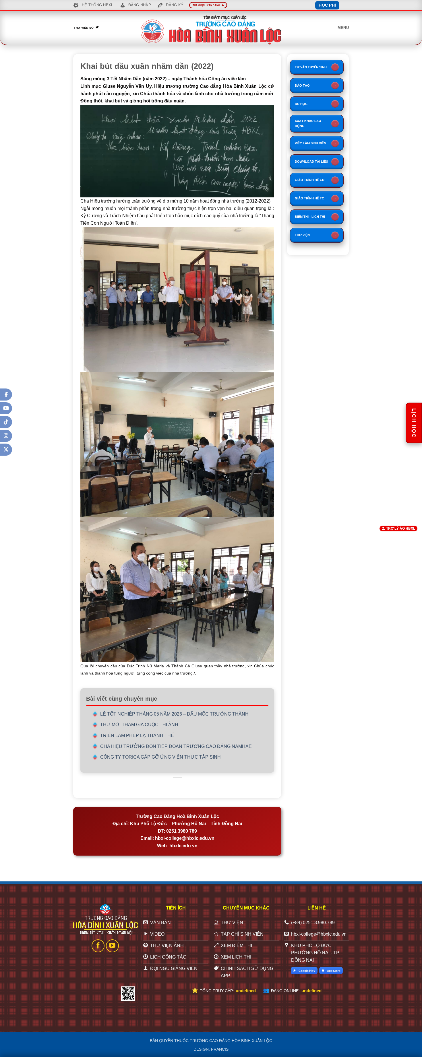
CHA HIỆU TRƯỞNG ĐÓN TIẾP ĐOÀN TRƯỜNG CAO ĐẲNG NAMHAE (176, 746)
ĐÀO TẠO (302, 85)
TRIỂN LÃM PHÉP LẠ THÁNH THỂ (137, 735)
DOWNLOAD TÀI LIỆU (311, 161)
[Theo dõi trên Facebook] (98, 945)
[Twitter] (6, 450)
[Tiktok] (6, 422)
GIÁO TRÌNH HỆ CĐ (309, 180)
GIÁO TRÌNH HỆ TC (309, 198)
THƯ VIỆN (302, 235)
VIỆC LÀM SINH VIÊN (310, 143)
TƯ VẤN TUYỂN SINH (311, 67)
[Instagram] (6, 436)
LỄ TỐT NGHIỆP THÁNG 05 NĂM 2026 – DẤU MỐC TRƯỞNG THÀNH (174, 714)
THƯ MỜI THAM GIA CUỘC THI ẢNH (139, 724)
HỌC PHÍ (327, 5)
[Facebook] (6, 394)
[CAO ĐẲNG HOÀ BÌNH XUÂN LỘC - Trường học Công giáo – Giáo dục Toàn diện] (211, 29)
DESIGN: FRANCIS (211, 1049)
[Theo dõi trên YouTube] (112, 945)
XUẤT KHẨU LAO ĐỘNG (308, 123)
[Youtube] (6, 408)
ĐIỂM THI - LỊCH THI (310, 216)
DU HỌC (301, 104)
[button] (343, 28)
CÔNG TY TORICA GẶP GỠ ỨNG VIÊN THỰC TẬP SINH (160, 757)
